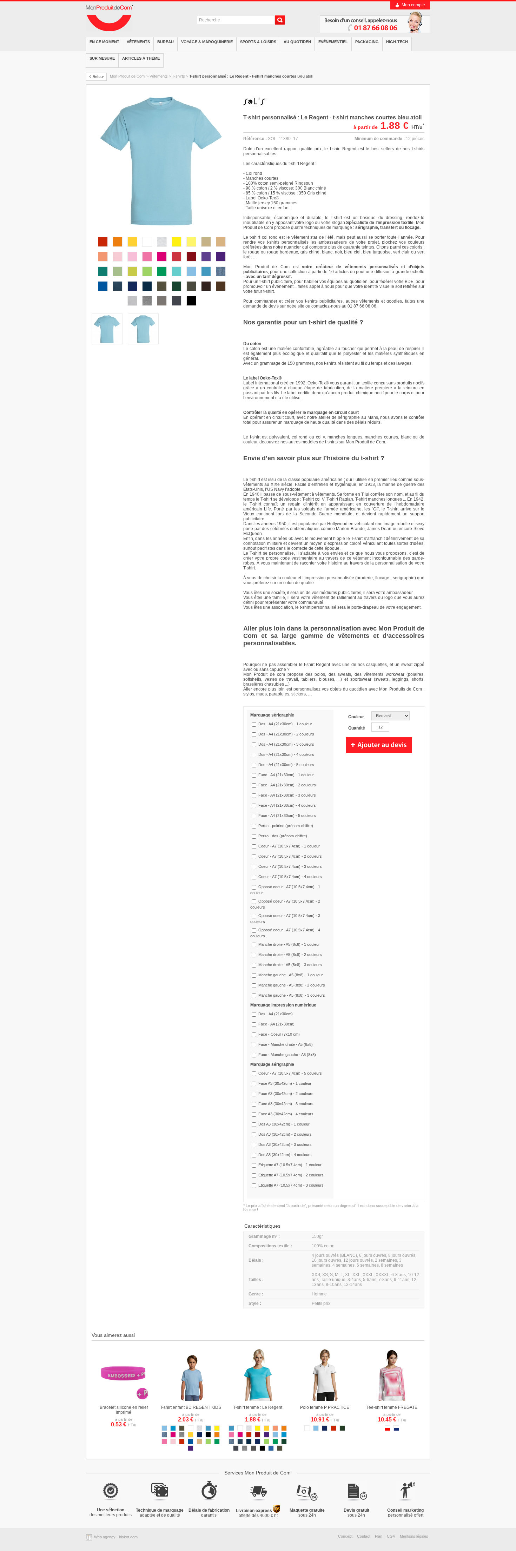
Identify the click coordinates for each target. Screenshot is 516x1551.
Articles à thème (141, 58)
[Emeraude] (102, 277)
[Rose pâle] (117, 262)
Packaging (367, 42)
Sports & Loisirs (258, 42)
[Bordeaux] (191, 262)
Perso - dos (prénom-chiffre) (282, 836)
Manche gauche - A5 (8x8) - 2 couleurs (291, 985)
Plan (378, 1536)
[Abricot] (102, 262)
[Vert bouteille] (176, 292)
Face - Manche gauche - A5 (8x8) (287, 1054)
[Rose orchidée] (147, 262)
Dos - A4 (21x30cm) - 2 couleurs (286, 734)
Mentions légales (414, 1536)
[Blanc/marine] (396, 1429)
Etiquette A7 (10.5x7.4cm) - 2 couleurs (291, 1175)
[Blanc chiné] (161, 247)
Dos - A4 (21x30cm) (275, 1014)
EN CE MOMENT (104, 42)
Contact (363, 1536)
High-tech (397, 42)
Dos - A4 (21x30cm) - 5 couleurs (286, 765)
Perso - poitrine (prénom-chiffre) (285, 826)
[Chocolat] (206, 292)
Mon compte (413, 4)
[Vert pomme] (147, 277)
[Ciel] (191, 277)
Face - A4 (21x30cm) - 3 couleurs (287, 795)
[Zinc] (161, 306)
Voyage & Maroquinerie (207, 42)
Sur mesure (102, 58)
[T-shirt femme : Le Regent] (257, 1399)
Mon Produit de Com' (127, 76)
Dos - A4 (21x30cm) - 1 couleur (285, 724)
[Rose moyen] (132, 262)
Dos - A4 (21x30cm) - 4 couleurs (286, 754)
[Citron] (176, 247)
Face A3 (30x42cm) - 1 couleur (284, 1083)
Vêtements (138, 42)
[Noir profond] (191, 306)
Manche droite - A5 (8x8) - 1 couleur (289, 944)
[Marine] (132, 292)
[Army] (161, 292)
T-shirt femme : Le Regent (257, 1407)
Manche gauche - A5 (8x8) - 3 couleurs (291, 995)
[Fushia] (161, 262)
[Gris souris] (176, 306)
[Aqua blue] (176, 277)
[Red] (176, 262)
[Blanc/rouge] (387, 1429)
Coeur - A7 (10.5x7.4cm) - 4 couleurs (290, 876)
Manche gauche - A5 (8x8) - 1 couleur (290, 975)
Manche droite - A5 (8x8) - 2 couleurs (290, 954)
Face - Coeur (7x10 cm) (279, 1034)
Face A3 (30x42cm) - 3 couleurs (285, 1104)
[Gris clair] (132, 306)
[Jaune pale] (191, 247)
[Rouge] (102, 247)
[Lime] (132, 277)
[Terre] (220, 292)
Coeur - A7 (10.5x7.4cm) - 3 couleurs (290, 866)
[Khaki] (191, 292)
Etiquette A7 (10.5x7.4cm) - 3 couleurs (291, 1185)
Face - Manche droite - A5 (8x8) (285, 1044)
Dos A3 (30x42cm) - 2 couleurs (285, 1134)
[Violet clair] (206, 262)
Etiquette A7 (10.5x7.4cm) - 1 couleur (290, 1165)
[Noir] (208, 1436)
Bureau (165, 42)
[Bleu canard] (117, 292)
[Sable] (220, 247)
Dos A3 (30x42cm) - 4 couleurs (285, 1155)
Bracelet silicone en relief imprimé (124, 1410)
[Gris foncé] (253, 1449)
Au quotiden (297, 42)
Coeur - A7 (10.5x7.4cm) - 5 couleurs (290, 1073)
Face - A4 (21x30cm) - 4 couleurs (287, 805)
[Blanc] (147, 247)
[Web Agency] (90, 1537)
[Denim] (220, 277)
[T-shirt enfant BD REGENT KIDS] (190, 1399)
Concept (345, 1536)
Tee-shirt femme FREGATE (391, 1407)
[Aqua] (173, 1429)
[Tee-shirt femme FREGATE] (391, 1399)
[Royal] (102, 292)
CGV (391, 1536)
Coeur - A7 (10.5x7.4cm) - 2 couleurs (290, 856)
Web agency (104, 1537)
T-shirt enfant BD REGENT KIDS (190, 1407)
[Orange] (117, 247)
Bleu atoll (250, 76)
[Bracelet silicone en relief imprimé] (123, 1399)
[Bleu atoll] (206, 277)
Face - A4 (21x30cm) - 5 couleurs (287, 815)
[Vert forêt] (342, 1429)
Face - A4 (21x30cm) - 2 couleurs (287, 785)
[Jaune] (132, 247)
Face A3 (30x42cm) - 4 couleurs (285, 1114)
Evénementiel (333, 42)
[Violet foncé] (220, 262)
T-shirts (178, 76)
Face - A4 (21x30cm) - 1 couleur (286, 775)
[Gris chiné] (147, 306)
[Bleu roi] (271, 1449)
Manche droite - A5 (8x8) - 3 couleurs (290, 965)
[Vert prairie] (161, 277)
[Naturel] (206, 247)
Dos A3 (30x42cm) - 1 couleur (284, 1124)
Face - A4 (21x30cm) (276, 1024)
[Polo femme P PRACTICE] (324, 1399)
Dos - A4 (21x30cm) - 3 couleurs (286, 744)
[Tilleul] (117, 277)
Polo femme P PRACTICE (324, 1407)
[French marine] (147, 292)
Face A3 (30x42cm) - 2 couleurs (285, 1093)
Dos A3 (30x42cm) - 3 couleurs (285, 1144)
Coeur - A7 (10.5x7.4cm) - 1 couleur (289, 846)
